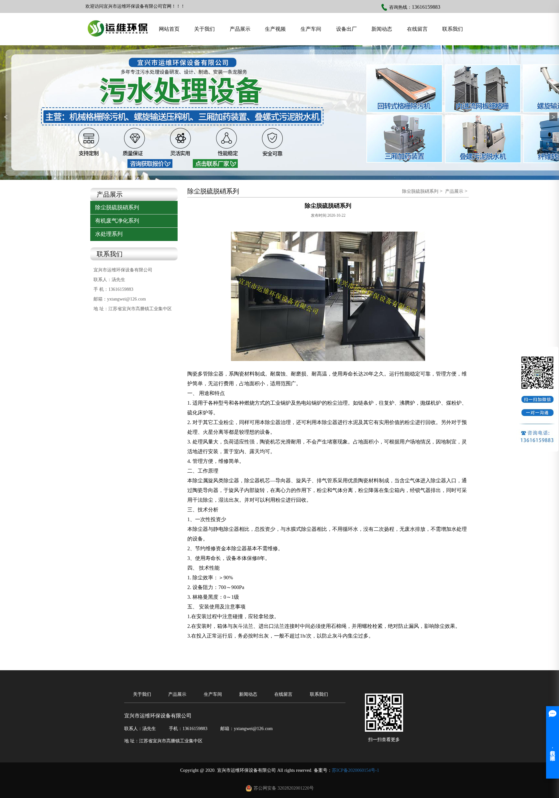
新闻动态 (381, 29)
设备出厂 (346, 29)
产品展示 (240, 29)
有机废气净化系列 (117, 221)
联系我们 (452, 29)
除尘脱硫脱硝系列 (117, 207)
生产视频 (275, 29)
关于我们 (204, 29)
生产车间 (311, 29)
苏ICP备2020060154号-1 (355, 770)
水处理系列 (109, 234)
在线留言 (417, 29)
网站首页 (169, 29)
